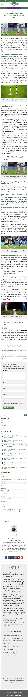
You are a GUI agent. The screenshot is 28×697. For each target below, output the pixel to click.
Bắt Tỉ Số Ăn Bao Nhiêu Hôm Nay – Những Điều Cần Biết (15, 450)
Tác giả (2, 504)
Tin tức (3, 428)
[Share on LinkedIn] (20, 346)
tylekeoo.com (20, 49)
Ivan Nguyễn (19, 21)
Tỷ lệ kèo (21, 352)
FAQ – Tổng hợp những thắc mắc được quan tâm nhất (13, 484)
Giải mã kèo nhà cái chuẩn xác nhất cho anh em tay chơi (15, 459)
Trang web (5, 394)
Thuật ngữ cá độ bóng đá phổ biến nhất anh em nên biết (15, 468)
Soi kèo (14, 11)
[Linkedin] (9, 557)
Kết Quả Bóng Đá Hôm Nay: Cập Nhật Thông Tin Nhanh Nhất (15, 445)
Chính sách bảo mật (6, 477)
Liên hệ (3, 496)
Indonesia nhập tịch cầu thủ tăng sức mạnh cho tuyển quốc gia (15, 454)
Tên (3, 382)
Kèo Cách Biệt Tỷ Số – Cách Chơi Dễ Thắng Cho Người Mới (15, 436)
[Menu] (2, 4)
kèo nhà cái (22, 350)
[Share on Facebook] (10, 346)
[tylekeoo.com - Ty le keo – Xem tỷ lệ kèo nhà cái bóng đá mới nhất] (14, 4)
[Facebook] (6, 557)
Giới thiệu (3, 488)
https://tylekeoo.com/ (13, 646)
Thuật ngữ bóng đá (15, 352)
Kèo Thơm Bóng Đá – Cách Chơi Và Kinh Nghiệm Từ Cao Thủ (14, 441)
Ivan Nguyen (15, 656)
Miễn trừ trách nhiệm (6, 498)
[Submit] (25, 415)
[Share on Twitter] (13, 346)
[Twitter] (15, 557)
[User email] (22, 557)
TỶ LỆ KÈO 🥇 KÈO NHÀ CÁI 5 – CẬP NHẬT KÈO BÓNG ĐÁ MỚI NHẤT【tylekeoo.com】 (12, 510)
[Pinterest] (12, 557)
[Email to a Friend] (15, 346)
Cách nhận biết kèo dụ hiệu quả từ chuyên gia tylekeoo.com (15, 463)
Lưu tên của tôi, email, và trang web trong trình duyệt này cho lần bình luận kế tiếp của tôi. (13, 403)
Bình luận (5, 370)
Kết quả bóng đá (5, 491)
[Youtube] (18, 557)
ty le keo (11, 573)
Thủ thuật (3, 425)
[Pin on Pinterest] (18, 346)
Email (4, 388)
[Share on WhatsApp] (8, 346)
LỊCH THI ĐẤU (4, 493)
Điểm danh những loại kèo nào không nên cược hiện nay (7, 356)
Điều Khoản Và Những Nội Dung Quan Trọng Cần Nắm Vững (13, 480)
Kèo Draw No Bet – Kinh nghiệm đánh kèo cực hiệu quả (21, 356)
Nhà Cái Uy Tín (4, 501)
